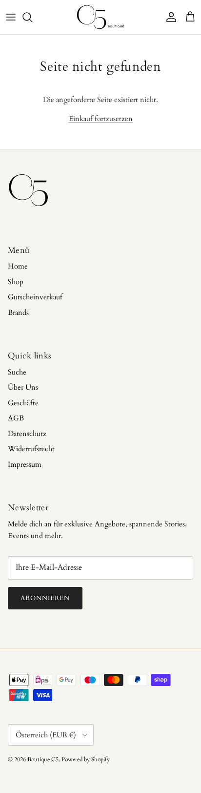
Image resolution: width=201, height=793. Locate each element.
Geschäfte (23, 403)
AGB (16, 418)
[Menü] (10, 17)
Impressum (24, 464)
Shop (15, 282)
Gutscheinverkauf (35, 297)
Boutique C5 (43, 759)
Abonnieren (45, 598)
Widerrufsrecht (31, 449)
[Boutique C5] (100, 17)
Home (18, 266)
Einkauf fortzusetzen (101, 119)
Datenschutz (27, 433)
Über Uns (23, 387)
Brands (18, 312)
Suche (17, 372)
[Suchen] (32, 17)
